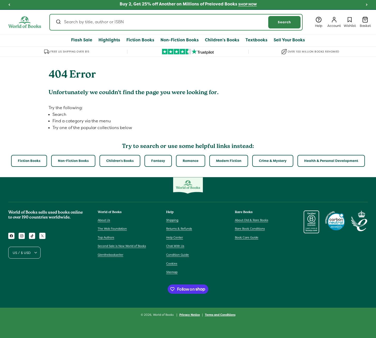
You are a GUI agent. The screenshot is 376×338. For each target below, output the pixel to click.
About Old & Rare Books (251, 219)
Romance (190, 161)
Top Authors (106, 237)
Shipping (172, 219)
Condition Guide (177, 254)
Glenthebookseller (110, 254)
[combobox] (176, 22)
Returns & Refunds (179, 228)
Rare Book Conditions (250, 228)
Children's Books (120, 161)
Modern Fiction (228, 161)
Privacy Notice (189, 314)
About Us (104, 219)
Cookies (171, 263)
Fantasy (158, 161)
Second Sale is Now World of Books (122, 245)
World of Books (163, 314)
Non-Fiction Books (73, 161)
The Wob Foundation (112, 228)
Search (284, 22)
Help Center (174, 237)
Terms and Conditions (220, 314)
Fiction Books (29, 161)
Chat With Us (175, 245)
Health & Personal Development (331, 161)
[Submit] (58, 22)
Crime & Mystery (273, 161)
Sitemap (172, 272)
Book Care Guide (246, 237)
